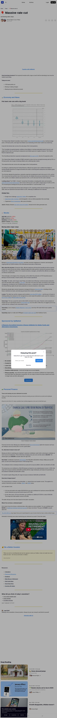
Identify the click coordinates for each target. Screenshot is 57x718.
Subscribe (39, 360)
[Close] (43, 351)
